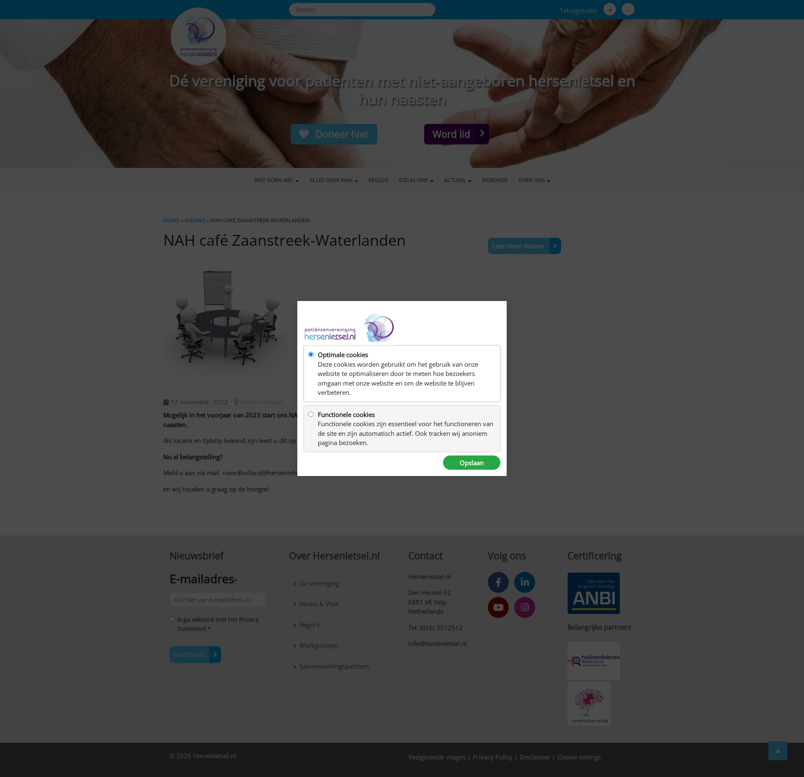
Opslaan (472, 462)
